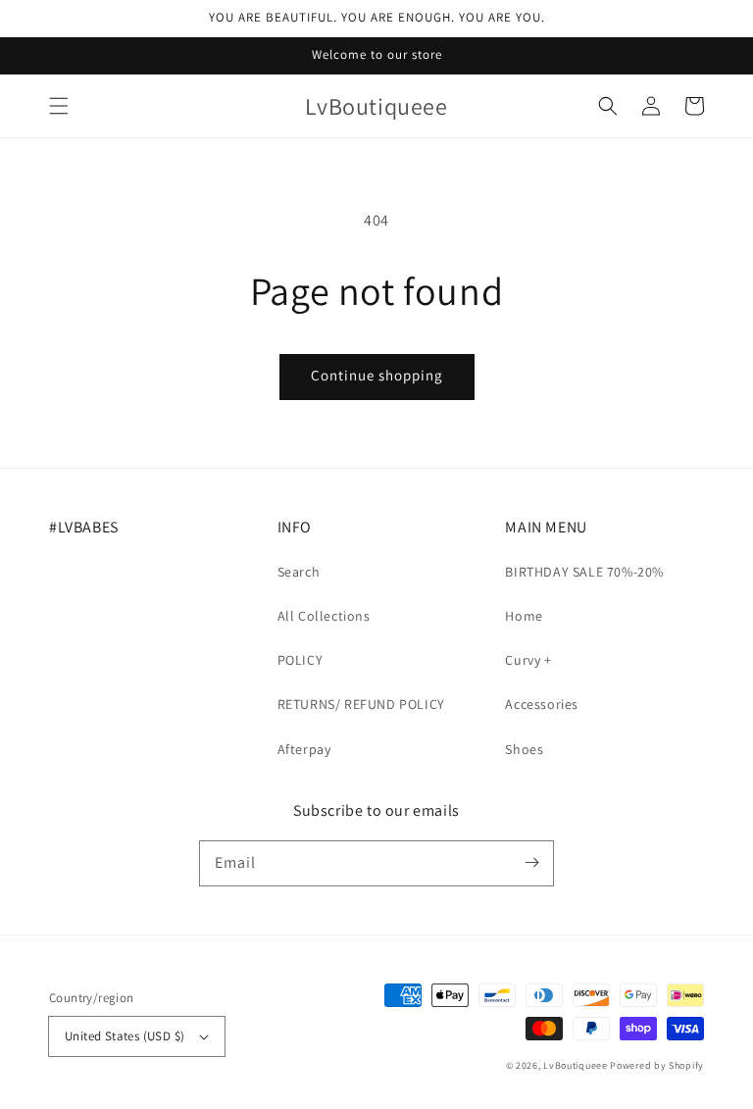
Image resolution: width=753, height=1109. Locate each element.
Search (299, 571)
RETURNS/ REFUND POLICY (361, 704)
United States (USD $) (124, 1036)
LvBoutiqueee (575, 1065)
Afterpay (304, 749)
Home (523, 616)
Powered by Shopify (657, 1065)
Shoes (524, 749)
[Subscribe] (531, 862)
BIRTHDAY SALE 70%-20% (584, 571)
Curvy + (528, 660)
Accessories (541, 704)
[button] (58, 105)
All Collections (324, 616)
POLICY (300, 660)
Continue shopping (377, 375)
